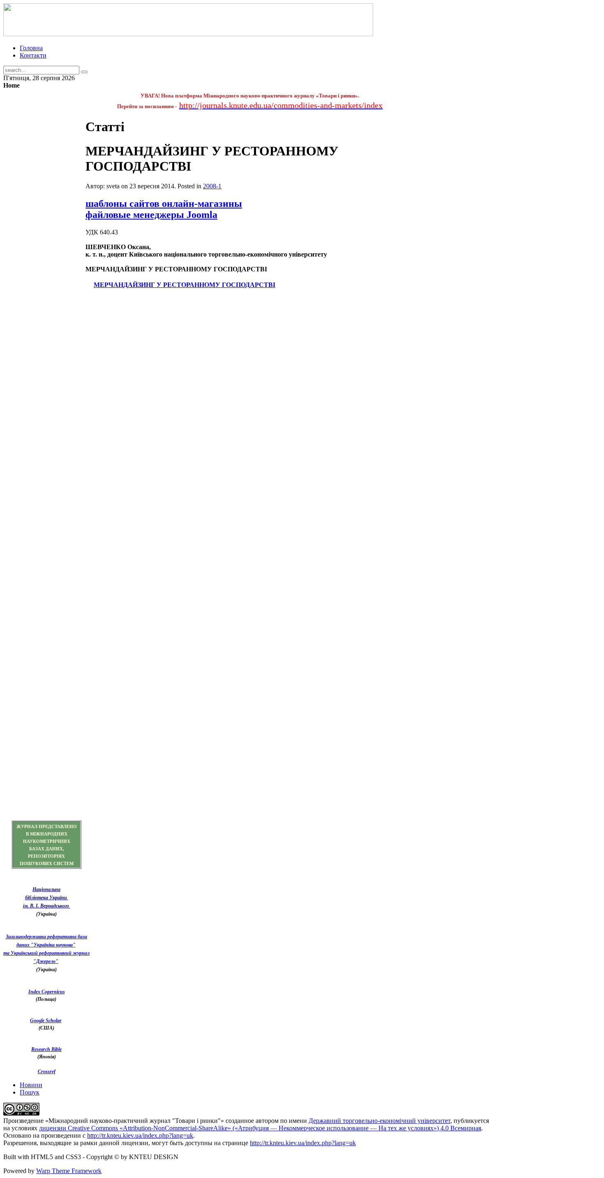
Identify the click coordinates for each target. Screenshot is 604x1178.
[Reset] (84, 72)
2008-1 (212, 186)
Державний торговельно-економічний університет (379, 1120)
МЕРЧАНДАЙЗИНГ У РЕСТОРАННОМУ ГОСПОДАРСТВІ (184, 284)
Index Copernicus (46, 992)
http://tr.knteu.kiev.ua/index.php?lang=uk (140, 1135)
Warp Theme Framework (68, 1170)
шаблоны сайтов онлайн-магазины (163, 203)
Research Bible (46, 1049)
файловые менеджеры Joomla (151, 214)
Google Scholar (46, 1020)
